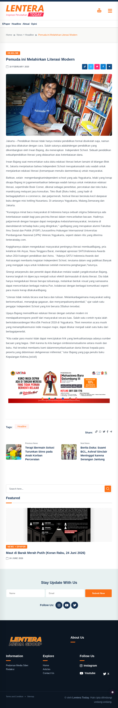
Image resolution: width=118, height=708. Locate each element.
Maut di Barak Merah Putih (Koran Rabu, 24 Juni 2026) (45, 553)
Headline (16, 24)
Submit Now (98, 593)
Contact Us (48, 673)
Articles (46, 669)
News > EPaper (17, 547)
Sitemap (30, 697)
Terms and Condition (14, 697)
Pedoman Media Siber (17, 665)
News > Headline (25, 34)
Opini (34, 24)
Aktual (26, 24)
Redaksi (10, 669)
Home (9, 34)
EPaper (6, 24)
